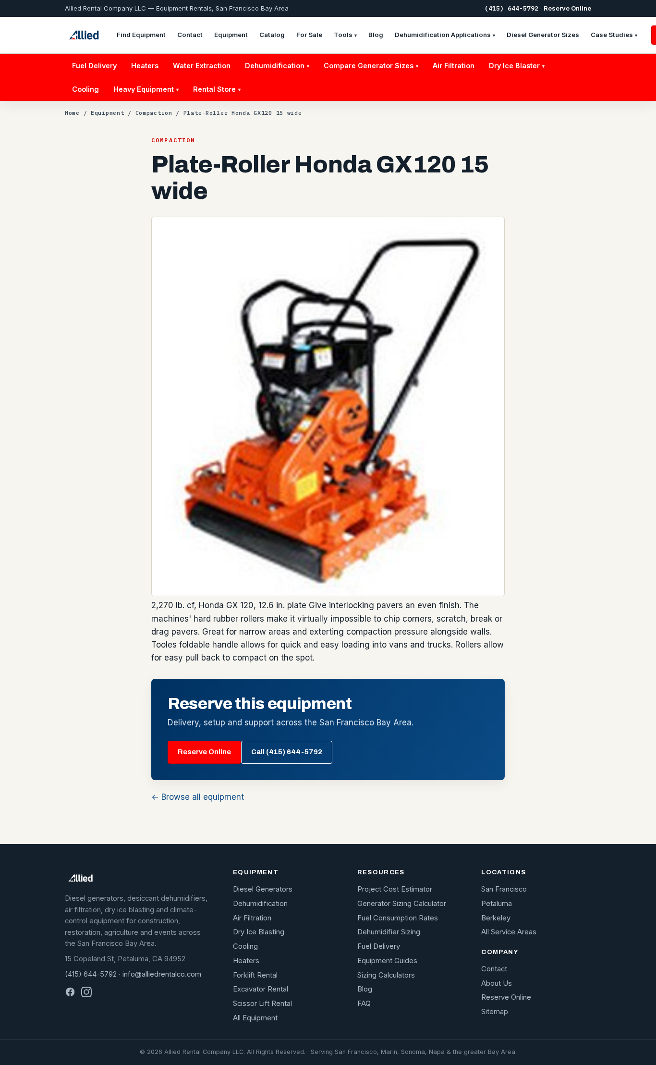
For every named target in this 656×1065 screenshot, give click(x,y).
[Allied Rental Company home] (84, 35)
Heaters (144, 65)
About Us (496, 983)
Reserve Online (567, 8)
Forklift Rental (255, 975)
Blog (375, 34)
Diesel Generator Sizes (543, 34)
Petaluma (496, 903)
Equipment (231, 34)
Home (72, 112)
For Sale (309, 34)
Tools (345, 34)
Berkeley (495, 918)
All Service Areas (508, 932)
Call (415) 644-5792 (286, 752)
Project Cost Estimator (394, 889)
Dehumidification (277, 65)
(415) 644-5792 (511, 8)
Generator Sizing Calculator (401, 903)
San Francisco (504, 889)
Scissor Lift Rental (262, 1003)
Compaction (153, 112)
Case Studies (614, 34)
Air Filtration (453, 65)
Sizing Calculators (386, 975)
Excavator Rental (260, 989)
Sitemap (494, 1011)
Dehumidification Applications (445, 34)
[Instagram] (86, 992)
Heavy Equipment (146, 89)
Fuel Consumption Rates (397, 918)
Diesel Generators (262, 889)
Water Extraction (202, 65)
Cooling (85, 89)
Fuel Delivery (94, 65)
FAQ (364, 1003)
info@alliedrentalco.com (161, 974)
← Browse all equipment (197, 797)
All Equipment (255, 1018)
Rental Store (217, 89)
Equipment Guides (387, 960)
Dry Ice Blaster (517, 65)
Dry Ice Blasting (258, 932)
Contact (190, 34)
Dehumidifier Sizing (388, 932)
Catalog (272, 34)
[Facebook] (70, 992)
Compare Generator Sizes (371, 65)
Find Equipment (141, 34)
